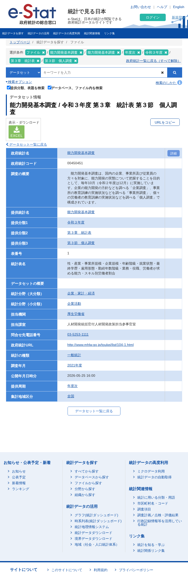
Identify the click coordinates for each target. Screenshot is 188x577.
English (178, 7)
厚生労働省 (75, 314)
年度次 (72, 386)
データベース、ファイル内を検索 (77, 88)
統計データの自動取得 (154, 477)
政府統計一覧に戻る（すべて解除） (153, 61)
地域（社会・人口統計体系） (97, 544)
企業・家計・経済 (81, 293)
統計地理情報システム (92, 527)
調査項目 (144, 509)
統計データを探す (13, 33)
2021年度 (74, 365)
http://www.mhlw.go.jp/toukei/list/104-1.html (100, 345)
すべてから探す (87, 471)
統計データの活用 (38, 33)
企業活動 (74, 304)
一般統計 (74, 355)
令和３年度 (75, 222)
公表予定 (19, 477)
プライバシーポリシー (136, 570)
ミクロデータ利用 (151, 471)
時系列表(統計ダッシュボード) (98, 521)
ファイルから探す (88, 483)
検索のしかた (166, 83)
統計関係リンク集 (151, 550)
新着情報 (19, 483)
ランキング (20, 489)
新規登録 (179, 17)
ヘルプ (162, 7)
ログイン (153, 17)
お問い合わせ (140, 7)
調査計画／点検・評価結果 (157, 515)
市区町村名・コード (152, 503)
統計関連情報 (92, 33)
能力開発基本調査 (81, 153)
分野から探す (85, 489)
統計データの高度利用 (66, 33)
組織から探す (85, 494)
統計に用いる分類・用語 (156, 497)
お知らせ (19, 471)
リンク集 (109, 33)
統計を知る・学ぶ (151, 544)
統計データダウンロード (93, 532)
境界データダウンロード (93, 538)
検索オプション (19, 81)
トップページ (20, 42)
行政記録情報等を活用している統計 (159, 522)
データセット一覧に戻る (27, 144)
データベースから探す (92, 477)
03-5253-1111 (78, 334)
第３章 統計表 (79, 233)
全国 (70, 396)
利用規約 (100, 570)
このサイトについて (66, 570)
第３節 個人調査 (81, 243)
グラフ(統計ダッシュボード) (96, 515)
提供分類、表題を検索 (27, 88)
